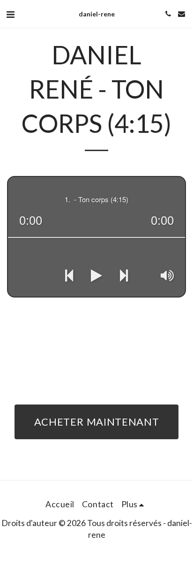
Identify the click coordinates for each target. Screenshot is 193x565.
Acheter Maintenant (96, 421)
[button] (10, 14)
